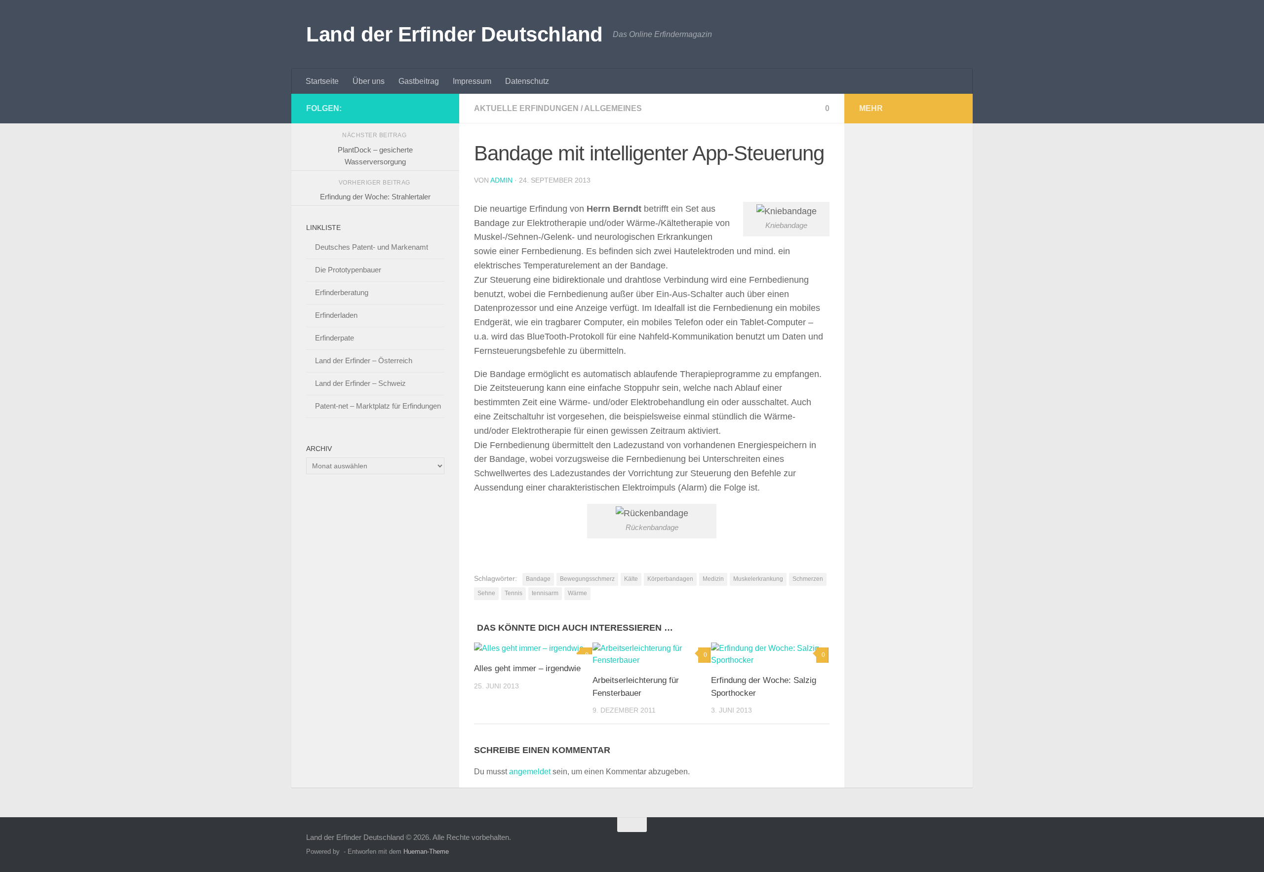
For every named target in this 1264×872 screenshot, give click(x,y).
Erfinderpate (334, 338)
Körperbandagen (670, 578)
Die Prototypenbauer (348, 269)
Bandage (538, 578)
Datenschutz (527, 81)
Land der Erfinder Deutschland (454, 34)
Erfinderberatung (341, 292)
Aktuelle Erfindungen (526, 108)
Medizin (713, 578)
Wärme (577, 593)
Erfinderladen (336, 315)
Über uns (369, 81)
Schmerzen (807, 578)
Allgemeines (613, 108)
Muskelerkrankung (758, 578)
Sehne (486, 593)
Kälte (631, 578)
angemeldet (530, 771)
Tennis (513, 593)
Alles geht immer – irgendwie (527, 668)
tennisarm (545, 593)
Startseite (322, 81)
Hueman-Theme (426, 851)
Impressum (472, 81)
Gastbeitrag (418, 81)
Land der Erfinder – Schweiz (360, 383)
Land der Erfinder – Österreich (363, 360)
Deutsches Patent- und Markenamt (371, 247)
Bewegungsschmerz (587, 578)
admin (501, 180)
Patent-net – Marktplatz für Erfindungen (378, 406)
